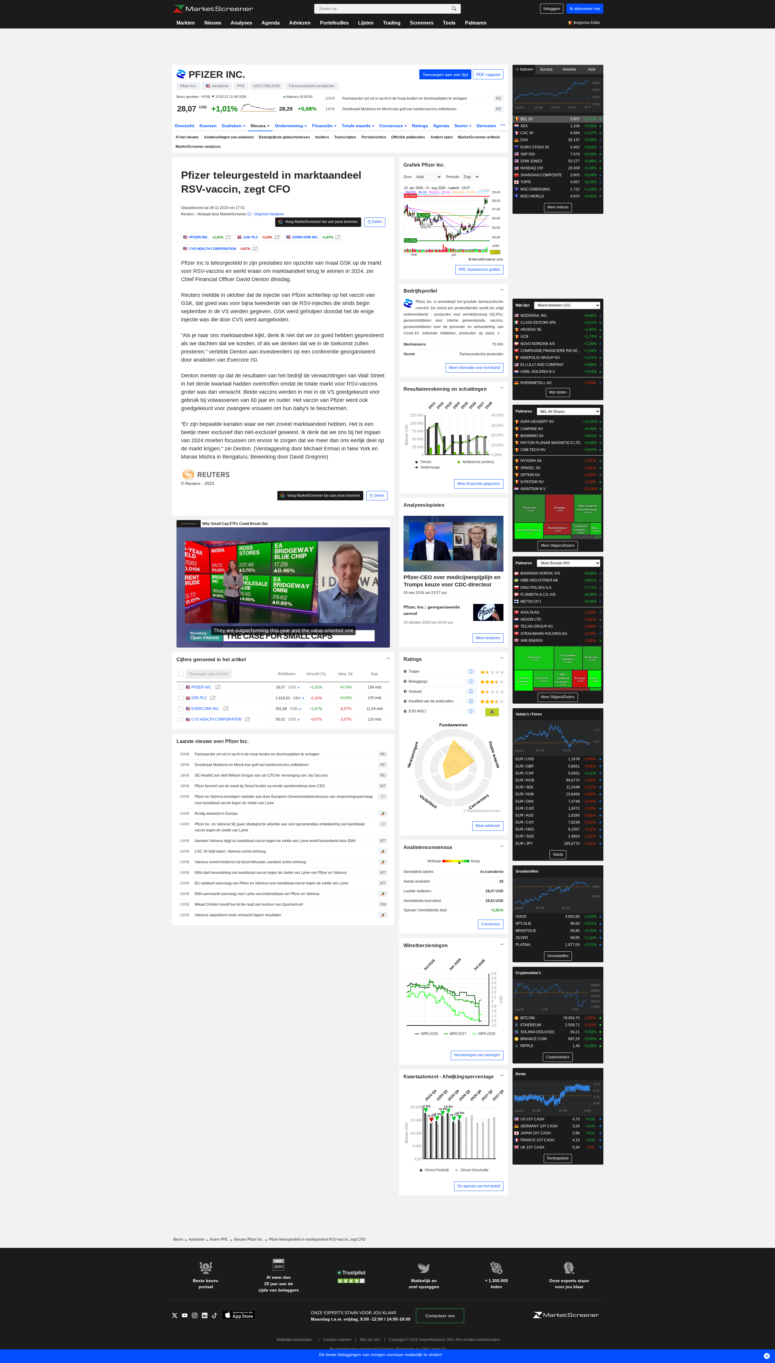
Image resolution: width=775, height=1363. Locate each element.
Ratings (420, 125)
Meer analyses (488, 638)
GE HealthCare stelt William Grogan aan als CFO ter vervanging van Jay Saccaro (261, 775)
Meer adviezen (488, 826)
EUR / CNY (525, 822)
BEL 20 (526, 119)
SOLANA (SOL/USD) (537, 1032)
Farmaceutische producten (481, 354)
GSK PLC (199, 698)
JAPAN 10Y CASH (535, 1133)
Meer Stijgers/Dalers (558, 545)
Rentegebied (558, 1158)
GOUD (521, 916)
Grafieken (232, 125)
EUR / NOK (525, 794)
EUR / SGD (525, 836)
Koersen (208, 125)
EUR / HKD (525, 829)
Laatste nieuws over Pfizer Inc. (212, 741)
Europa (546, 69)
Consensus (391, 125)
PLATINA (523, 945)
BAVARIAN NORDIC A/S (540, 573)
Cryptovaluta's (528, 973)
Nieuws (212, 22)
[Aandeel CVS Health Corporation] (254, 248)
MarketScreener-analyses (198, 146)
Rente (521, 1074)
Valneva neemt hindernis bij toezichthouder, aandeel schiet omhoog (250, 862)
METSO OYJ (530, 601)
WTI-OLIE (523, 923)
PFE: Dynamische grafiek (479, 269)
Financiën (323, 125)
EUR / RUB (525, 780)
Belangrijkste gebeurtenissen (284, 137)
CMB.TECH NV (533, 450)
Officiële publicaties (408, 137)
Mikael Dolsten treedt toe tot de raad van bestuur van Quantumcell (249, 904)
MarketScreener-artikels (479, 137)
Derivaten (487, 125)
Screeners (422, 22)
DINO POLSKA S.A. (536, 587)
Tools (449, 22)
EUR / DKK (525, 801)
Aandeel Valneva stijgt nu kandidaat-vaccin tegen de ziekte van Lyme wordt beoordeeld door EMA (275, 841)
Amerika (569, 69)
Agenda (271, 22)
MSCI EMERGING (535, 189)
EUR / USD (525, 759)
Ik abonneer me (585, 8)
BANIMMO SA (531, 436)
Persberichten (373, 137)
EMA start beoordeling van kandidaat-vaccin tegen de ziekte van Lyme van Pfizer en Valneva (271, 873)
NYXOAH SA (531, 461)
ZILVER (522, 938)
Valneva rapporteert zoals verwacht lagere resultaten (238, 915)
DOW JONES (531, 161)
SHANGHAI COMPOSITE (541, 175)
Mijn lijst (522, 305)
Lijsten (366, 22)
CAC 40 (526, 133)
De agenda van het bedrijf (478, 1186)
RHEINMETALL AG (536, 383)
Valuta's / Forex (529, 714)
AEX (524, 126)
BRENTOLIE (526, 931)
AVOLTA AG (529, 612)
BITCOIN (527, 1018)
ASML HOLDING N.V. (538, 372)
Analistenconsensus (428, 847)
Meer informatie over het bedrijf (474, 368)
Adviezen (300, 22)
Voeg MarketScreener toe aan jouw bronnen (321, 222)
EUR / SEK (524, 787)
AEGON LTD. (531, 619)
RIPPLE (526, 1046)
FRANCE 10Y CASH (537, 1140)
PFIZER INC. (201, 687)
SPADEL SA (530, 468)
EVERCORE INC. (205, 709)
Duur (408, 177)
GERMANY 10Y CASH (539, 1126)
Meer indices (558, 207)
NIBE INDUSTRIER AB (539, 580)
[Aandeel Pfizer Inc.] (227, 237)
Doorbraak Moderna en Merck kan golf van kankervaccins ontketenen (399, 109)
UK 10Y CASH (532, 1147)
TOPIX (525, 182)
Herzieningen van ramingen (477, 1055)
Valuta (558, 854)
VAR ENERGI (531, 640)
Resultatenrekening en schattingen (445, 389)
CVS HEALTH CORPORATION (216, 719)
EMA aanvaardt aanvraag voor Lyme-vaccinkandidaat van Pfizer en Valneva (257, 894)
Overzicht (184, 125)
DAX (524, 140)
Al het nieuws (187, 137)
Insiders (322, 137)
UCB (524, 336)
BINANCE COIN (533, 1039)
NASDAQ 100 (531, 168)
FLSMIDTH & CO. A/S (538, 594)
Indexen (526, 69)
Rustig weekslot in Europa (216, 813)
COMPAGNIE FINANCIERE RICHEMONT (550, 351)
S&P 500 (527, 154)
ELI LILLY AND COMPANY (542, 365)
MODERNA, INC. (534, 315)
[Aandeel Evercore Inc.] (337, 237)
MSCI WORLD (532, 196)
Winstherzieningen (426, 945)
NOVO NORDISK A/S (537, 344)
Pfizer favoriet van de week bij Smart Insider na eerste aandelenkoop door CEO (260, 786)
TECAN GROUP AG (536, 626)
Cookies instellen (337, 1340)
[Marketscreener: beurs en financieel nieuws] (213, 8)
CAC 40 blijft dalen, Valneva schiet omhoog (230, 851)
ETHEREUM (530, 1025)
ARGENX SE (531, 329)
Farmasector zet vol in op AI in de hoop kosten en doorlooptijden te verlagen (404, 98)
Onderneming (289, 125)
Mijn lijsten (558, 392)
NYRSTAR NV (532, 482)
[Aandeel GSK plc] (276, 237)
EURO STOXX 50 (534, 147)
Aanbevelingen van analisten (229, 137)
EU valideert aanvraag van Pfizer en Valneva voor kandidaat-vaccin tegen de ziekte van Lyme (271, 883)
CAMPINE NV (531, 429)
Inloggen (551, 8)
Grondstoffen (527, 871)
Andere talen (441, 137)
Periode (452, 177)
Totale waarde (357, 125)
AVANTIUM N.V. (533, 489)
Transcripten (345, 137)
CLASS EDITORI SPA (538, 322)
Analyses (241, 22)
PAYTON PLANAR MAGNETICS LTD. (550, 443)
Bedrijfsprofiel (420, 290)
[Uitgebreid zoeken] (454, 9)
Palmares (475, 22)
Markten (185, 22)
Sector (461, 125)
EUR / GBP (525, 766)
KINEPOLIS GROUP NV (540, 358)
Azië (591, 69)
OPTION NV (530, 475)
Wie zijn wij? (370, 1340)
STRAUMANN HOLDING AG (543, 634)
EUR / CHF (525, 773)
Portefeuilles (334, 22)
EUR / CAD (525, 808)
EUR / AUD (525, 815)
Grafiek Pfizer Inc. (424, 164)
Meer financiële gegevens (478, 484)
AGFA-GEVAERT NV (537, 422)
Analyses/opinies (424, 505)
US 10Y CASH (532, 1119)
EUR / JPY (524, 843)
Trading (392, 22)
